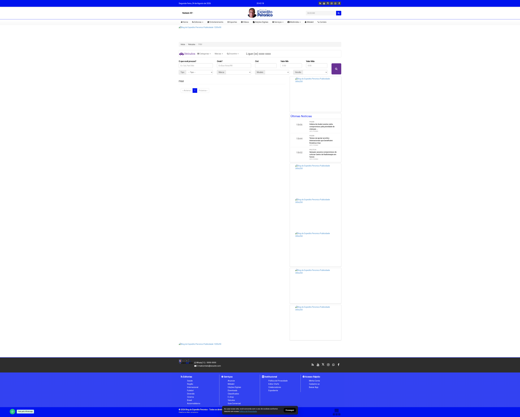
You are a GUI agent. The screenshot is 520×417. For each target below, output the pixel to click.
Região (190, 384)
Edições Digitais (261, 22)
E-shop (231, 397)
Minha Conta (314, 381)
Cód (257, 61)
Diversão (191, 394)
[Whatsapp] (335, 3)
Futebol (190, 390)
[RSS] (320, 3)
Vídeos (246, 22)
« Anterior (187, 90)
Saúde (190, 381)
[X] (327, 3)
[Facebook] (339, 3)
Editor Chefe (273, 384)
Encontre (233, 54)
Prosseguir (290, 410)
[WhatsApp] (12, 411)
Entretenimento (216, 22)
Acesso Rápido (312, 376)
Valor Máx (310, 61)
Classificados (233, 394)
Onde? (219, 61)
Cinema (190, 397)
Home (185, 22)
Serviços (278, 22)
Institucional (270, 376)
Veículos (191, 44)
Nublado (187, 13)
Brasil (189, 400)
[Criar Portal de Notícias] (336, 412)
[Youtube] (324, 3)
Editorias (198, 22)
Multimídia (294, 22)
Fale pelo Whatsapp (25, 411)
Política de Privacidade (278, 381)
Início (183, 44)
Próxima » (203, 90)
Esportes (233, 22)
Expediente (273, 390)
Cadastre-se (314, 384)
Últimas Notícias (301, 116)
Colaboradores (274, 387)
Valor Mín (285, 61)
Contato (322, 22)
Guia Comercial (234, 403)
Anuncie (231, 381)
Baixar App (313, 387)
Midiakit (310, 22)
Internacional (192, 387)
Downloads (232, 390)
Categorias (204, 54)
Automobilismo (193, 403)
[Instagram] (331, 3)
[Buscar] (338, 13)
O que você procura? (187, 61)
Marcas (218, 54)
